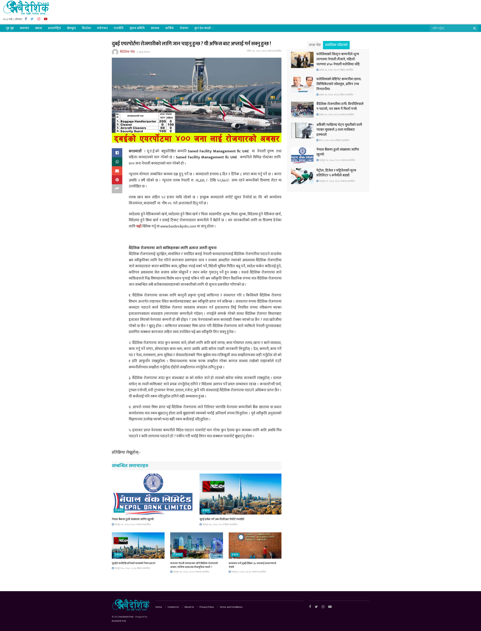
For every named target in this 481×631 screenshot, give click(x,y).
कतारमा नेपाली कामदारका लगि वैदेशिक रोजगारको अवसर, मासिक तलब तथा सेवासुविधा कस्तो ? (194, 565)
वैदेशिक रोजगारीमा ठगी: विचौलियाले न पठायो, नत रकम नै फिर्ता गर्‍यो (340, 106)
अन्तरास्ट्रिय (54, 28)
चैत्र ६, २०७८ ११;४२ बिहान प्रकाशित (333, 140)
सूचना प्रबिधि (137, 28)
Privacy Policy (207, 607)
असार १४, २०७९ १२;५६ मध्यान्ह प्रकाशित (336, 115)
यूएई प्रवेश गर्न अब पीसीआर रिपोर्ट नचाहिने (222, 519)
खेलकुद (71, 28)
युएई (141, 52)
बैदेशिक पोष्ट (127, 52)
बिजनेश (86, 28)
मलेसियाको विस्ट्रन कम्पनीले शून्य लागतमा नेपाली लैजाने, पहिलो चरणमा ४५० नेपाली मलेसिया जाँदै (338, 59)
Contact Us (173, 607)
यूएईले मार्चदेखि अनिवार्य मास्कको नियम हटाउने (133, 563)
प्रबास (38, 28)
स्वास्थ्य (155, 28)
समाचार (24, 28)
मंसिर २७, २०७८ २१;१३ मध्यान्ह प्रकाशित (264, 51)
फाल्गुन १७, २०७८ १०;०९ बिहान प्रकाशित (219, 524)
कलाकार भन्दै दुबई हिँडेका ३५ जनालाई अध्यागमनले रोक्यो (252, 565)
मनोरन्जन (102, 28)
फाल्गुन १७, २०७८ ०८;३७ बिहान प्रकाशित (132, 568)
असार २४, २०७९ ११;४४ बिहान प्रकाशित (335, 95)
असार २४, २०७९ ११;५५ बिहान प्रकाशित (335, 70)
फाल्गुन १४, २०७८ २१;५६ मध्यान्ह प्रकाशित (190, 572)
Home (159, 607)
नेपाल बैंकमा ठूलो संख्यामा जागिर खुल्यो (133, 519)
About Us (189, 607)
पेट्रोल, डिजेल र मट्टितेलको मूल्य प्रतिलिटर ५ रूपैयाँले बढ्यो (336, 173)
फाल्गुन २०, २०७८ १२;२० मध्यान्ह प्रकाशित (132, 524)
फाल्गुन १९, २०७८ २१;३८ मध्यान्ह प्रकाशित (336, 181)
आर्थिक (169, 28)
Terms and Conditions (231, 607)
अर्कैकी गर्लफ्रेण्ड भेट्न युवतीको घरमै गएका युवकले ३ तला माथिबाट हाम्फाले (339, 130)
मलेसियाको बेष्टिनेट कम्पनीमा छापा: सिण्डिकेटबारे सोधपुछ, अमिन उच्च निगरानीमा (338, 84)
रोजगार (184, 28)
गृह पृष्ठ (10, 28)
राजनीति (118, 28)
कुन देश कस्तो (202, 28)
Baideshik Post (126, 617)
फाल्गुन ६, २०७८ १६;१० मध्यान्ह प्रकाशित (248, 572)
